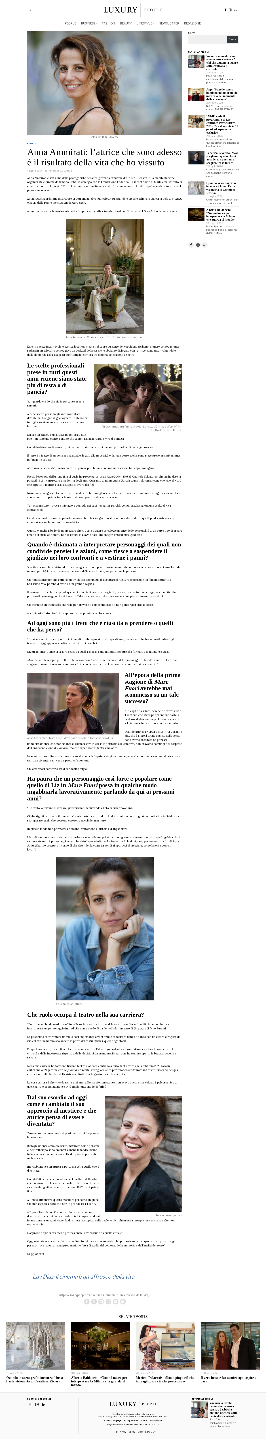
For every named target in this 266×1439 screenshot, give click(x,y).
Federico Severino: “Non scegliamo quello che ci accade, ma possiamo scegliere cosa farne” (222, 157)
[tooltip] (225, 10)
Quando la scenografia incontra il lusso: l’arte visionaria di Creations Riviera (221, 188)
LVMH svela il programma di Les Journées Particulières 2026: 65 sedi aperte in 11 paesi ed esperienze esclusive (222, 125)
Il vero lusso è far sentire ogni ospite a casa (229, 1379)
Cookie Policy (147, 1432)
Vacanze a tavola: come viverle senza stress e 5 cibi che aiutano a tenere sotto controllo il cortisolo (222, 63)
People (31, 143)
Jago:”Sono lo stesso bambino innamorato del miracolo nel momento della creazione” (222, 94)
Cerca (191, 33)
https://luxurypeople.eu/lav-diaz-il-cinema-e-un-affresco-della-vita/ (104, 1295)
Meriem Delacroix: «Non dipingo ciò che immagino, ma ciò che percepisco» (165, 1379)
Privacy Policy (125, 1432)
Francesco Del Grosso (60, 170)
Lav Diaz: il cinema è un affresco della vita (83, 1276)
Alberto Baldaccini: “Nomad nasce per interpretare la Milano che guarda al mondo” (220, 214)
